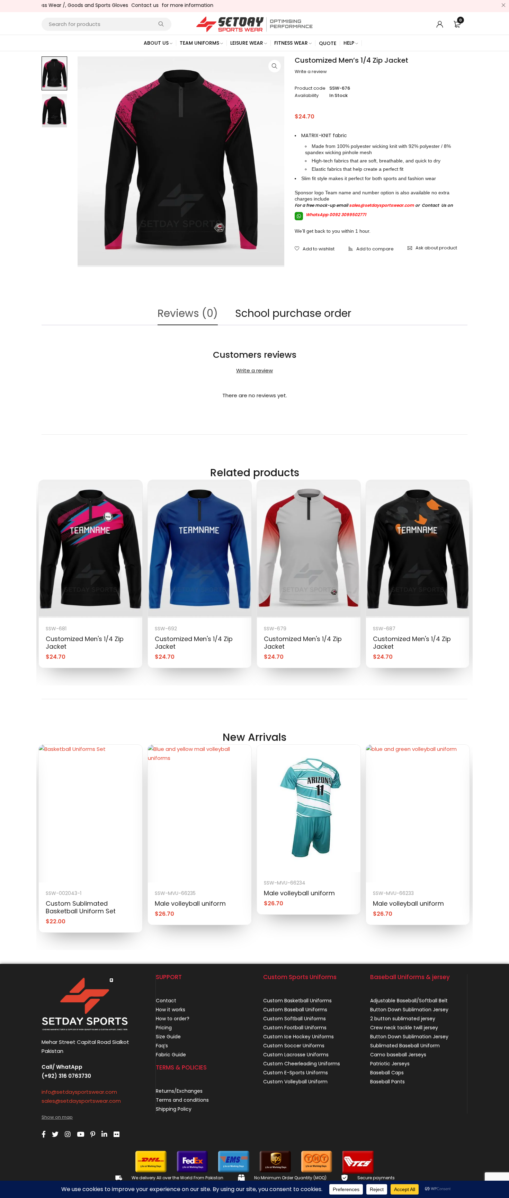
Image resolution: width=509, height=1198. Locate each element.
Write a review (311, 72)
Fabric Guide (171, 1054)
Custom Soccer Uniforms (293, 1045)
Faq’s (162, 1045)
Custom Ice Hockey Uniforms (298, 1036)
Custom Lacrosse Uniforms (296, 1054)
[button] (274, 66)
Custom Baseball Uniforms (295, 1009)
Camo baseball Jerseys (398, 1054)
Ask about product (436, 248)
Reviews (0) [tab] (188, 313)
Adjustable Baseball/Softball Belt (409, 1000)
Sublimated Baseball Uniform (405, 1045)
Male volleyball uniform (190, 903)
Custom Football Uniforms (295, 1027)
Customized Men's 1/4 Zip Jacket (85, 643)
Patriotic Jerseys (390, 1063)
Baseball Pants (387, 1081)
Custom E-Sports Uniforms (295, 1072)
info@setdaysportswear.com (79, 1091)
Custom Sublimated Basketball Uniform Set (81, 907)
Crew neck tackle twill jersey (404, 1027)
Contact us (127, 5)
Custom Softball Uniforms (294, 1018)
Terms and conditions (182, 1100)
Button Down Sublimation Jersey (409, 1009)
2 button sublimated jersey (402, 1018)
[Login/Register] (440, 24)
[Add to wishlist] (314, 249)
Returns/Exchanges (179, 1091)
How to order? (172, 1018)
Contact (166, 1000)
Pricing (164, 1027)
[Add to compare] (371, 249)
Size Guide (168, 1036)
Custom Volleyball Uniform (295, 1081)
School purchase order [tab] (293, 313)
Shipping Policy (173, 1109)
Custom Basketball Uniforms (297, 1000)
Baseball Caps (387, 1072)
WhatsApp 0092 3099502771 (335, 215)
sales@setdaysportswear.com (381, 205)
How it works (170, 1009)
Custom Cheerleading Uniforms (301, 1063)
